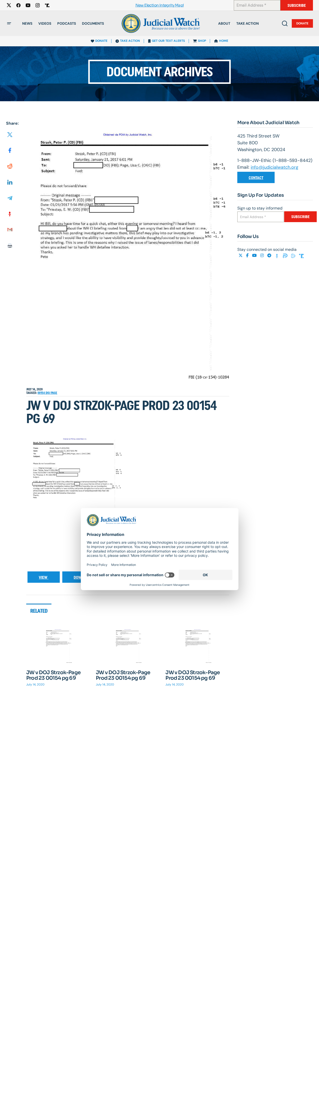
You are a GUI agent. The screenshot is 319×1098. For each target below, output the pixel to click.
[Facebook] (248, 255)
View (43, 577)
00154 (42, 393)
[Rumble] (294, 255)
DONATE (101, 41)
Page (54, 393)
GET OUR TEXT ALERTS (168, 41)
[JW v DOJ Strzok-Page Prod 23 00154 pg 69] (58, 646)
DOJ (48, 393)
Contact (256, 177)
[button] (9, 23)
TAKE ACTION (130, 41)
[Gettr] (278, 255)
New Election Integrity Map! (159, 5)
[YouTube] (255, 255)
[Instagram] (262, 255)
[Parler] (286, 255)
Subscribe (296, 5)
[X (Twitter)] (241, 255)
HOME (223, 41)
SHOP (202, 41)
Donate (302, 23)
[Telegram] (270, 255)
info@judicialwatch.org (274, 167)
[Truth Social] (301, 255)
